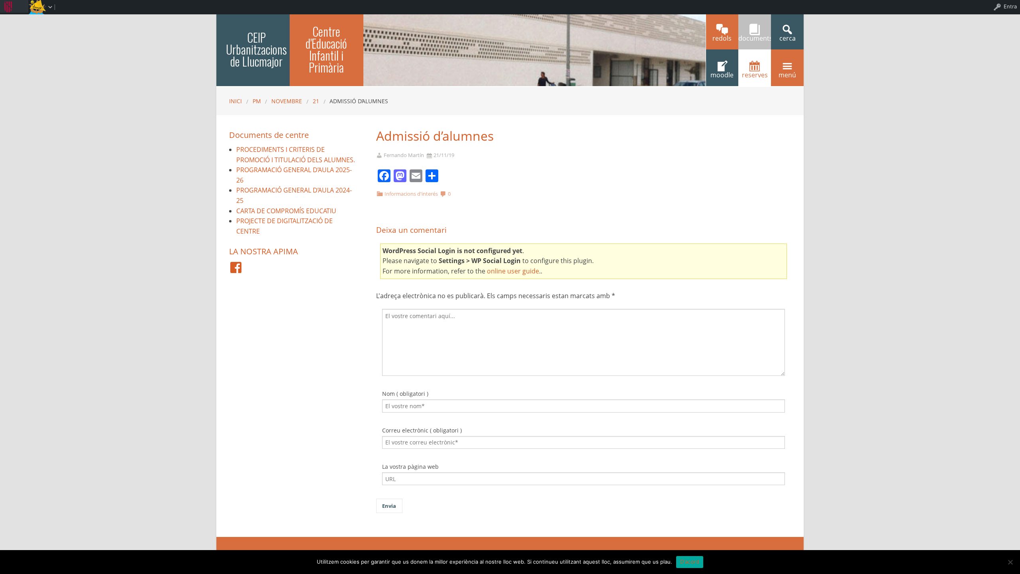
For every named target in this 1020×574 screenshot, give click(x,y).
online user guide (513, 271)
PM (257, 101)
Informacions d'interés (411, 193)
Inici (235, 101)
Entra (1010, 6)
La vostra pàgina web (410, 466)
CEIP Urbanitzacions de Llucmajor (256, 49)
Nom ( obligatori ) (405, 393)
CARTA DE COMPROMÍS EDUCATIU (286, 210)
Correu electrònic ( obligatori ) (422, 430)
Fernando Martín (404, 155)
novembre (286, 101)
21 (316, 101)
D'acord (690, 561)
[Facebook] (235, 267)
